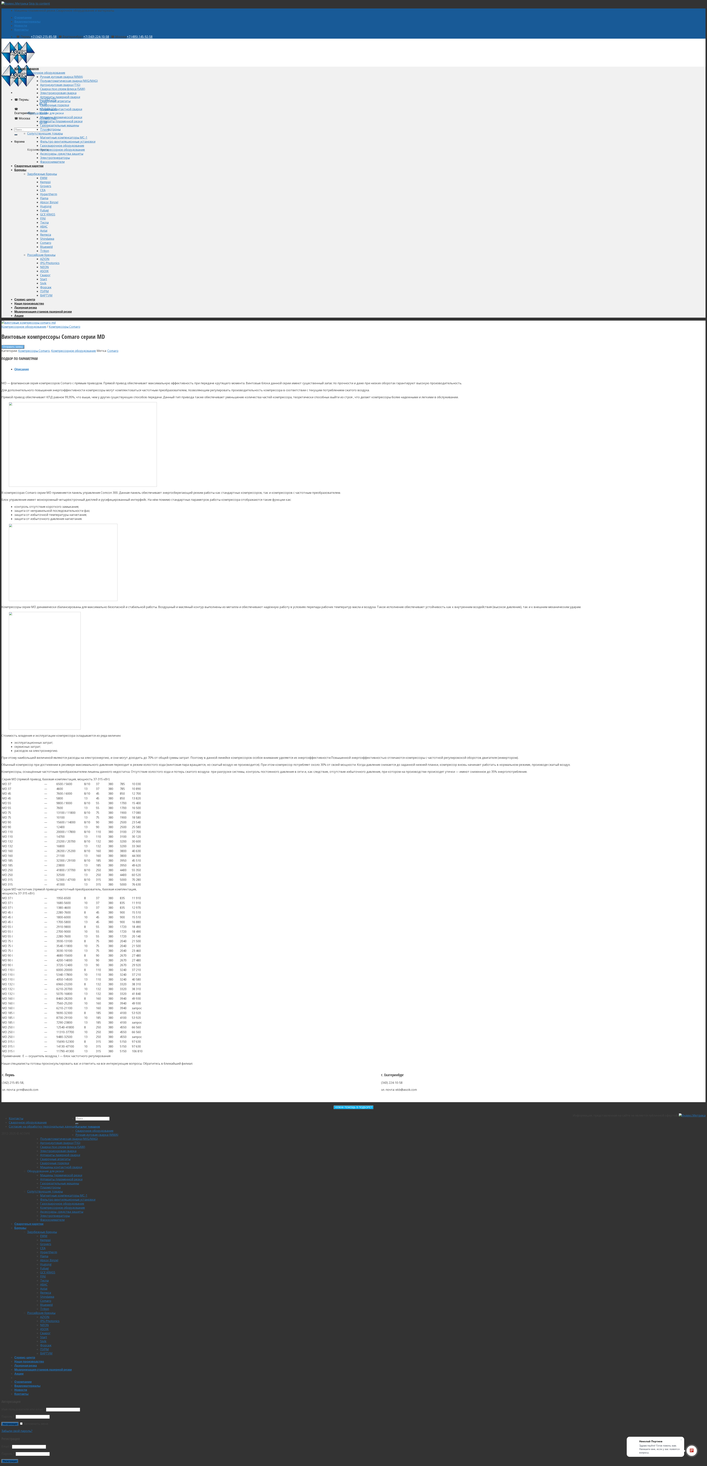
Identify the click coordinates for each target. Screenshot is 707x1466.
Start (43, 279)
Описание (21, 369)
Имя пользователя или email (23, 1409)
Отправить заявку (13, 346)
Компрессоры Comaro (64, 327)
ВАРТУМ (46, 295)
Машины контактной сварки (61, 109)
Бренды (20, 170)
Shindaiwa (47, 239)
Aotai (43, 231)
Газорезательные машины (59, 125)
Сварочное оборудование (46, 73)
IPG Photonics (49, 263)
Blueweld (46, 247)
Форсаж (45, 287)
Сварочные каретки (28, 165)
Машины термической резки (61, 117)
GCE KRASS (47, 214)
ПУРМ (44, 291)
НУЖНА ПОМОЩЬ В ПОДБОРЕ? (353, 1107)
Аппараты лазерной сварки (60, 97)
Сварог (45, 275)
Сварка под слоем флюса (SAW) (62, 89)
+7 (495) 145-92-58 (139, 37)
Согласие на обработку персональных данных (42, 1126)
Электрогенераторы (55, 158)
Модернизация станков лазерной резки (43, 311)
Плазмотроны (50, 129)
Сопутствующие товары (45, 133)
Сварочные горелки (54, 105)
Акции (19, 315)
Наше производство (29, 303)
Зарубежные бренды (42, 174)
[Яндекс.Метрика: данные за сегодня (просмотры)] (692, 1115)
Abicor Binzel (49, 202)
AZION (44, 259)
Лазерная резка (25, 307)
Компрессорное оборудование (62, 150)
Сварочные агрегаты (55, 101)
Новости (20, 25)
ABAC (44, 227)
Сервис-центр (24, 299)
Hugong (46, 206)
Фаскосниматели (52, 162)
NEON (44, 267)
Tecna (44, 222)
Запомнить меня (35, 1424)
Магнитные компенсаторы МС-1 (63, 137)
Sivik (43, 283)
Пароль (8, 1416)
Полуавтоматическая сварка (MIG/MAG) (69, 81)
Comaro (45, 243)
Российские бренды (41, 255)
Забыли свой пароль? (16, 1431)
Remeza (45, 235)
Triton (44, 251)
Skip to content (39, 3)
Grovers (45, 186)
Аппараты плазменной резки (61, 121)
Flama (44, 198)
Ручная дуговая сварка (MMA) (61, 77)
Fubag (44, 210)
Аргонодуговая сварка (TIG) (60, 85)
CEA (42, 190)
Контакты (21, 29)
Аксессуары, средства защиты (61, 154)
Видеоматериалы (27, 21)
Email (6, 1446)
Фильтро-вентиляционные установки (67, 141)
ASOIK (44, 271)
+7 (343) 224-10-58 (96, 37)
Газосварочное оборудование (62, 146)
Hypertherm (48, 194)
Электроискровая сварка (58, 93)
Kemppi (45, 182)
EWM (43, 178)
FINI (43, 218)
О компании (23, 17)
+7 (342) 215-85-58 (44, 37)
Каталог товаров (26, 68)
